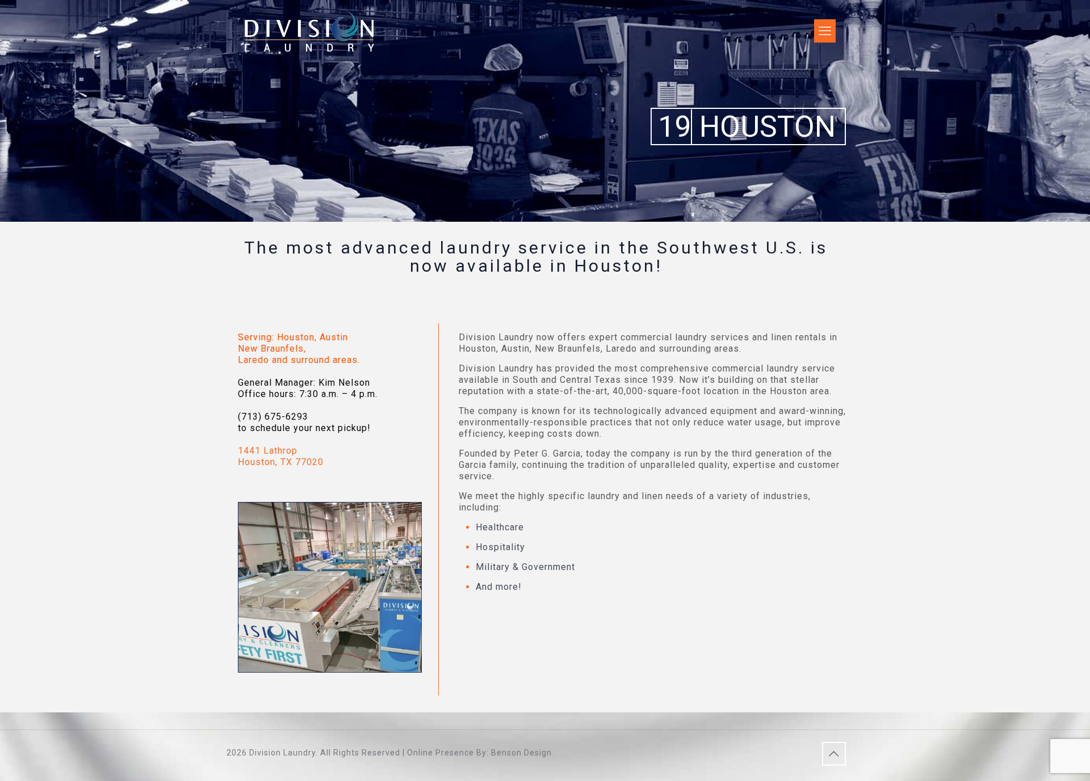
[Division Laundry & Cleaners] (309, 31)
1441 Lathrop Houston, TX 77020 (281, 456)
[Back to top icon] (834, 754)
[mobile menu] (823, 31)
